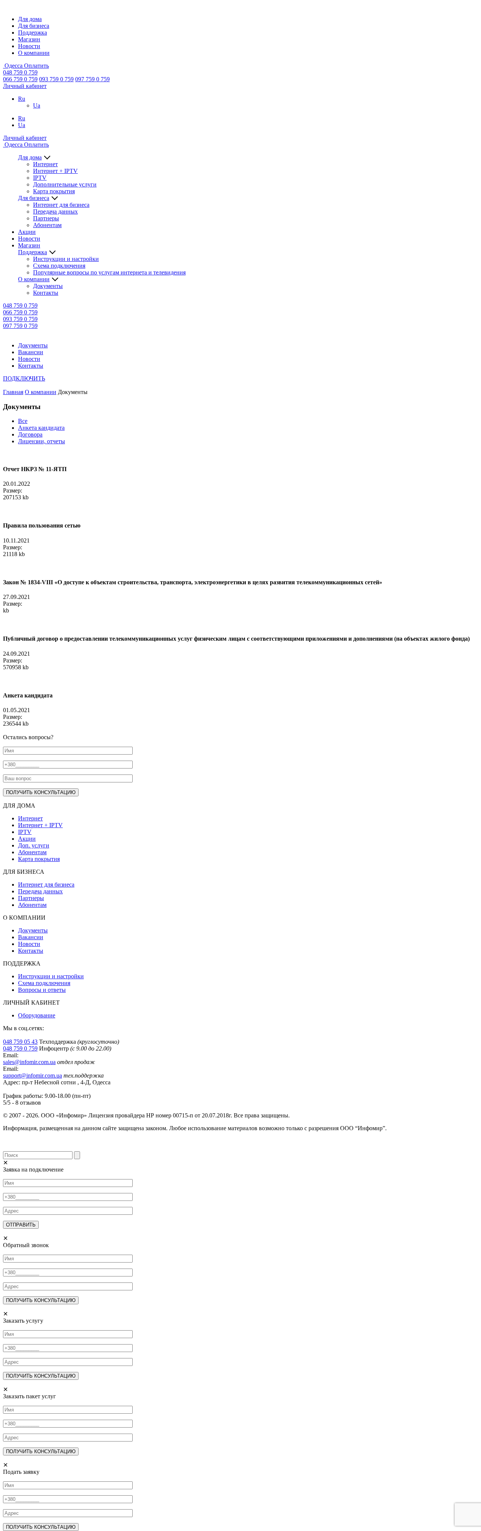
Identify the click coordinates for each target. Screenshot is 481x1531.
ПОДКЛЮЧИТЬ (24, 378)
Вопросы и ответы (42, 990)
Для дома (30, 19)
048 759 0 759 (20, 72)
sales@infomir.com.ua (29, 1062)
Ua (36, 105)
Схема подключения (59, 265)
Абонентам (47, 225)
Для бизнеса (33, 26)
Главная (13, 392)
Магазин (29, 39)
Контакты (45, 293)
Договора (30, 434)
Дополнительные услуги (65, 184)
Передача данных (55, 211)
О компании (34, 53)
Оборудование (36, 1015)
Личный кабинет (25, 86)
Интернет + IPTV (55, 171)
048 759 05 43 (20, 1041)
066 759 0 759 (20, 79)
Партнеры (46, 218)
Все (22, 421)
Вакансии (30, 352)
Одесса (13, 65)
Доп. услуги (33, 845)
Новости (29, 46)
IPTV (40, 177)
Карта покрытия (54, 191)
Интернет (45, 164)
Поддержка (32, 32)
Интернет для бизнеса (61, 205)
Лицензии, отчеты (41, 441)
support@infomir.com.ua (32, 1075)
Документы (48, 286)
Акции (27, 232)
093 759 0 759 (56, 79)
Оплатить (36, 65)
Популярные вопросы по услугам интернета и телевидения (109, 272)
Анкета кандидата (41, 427)
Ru (21, 98)
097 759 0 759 (92, 79)
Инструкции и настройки (66, 259)
